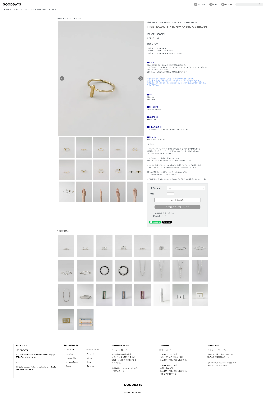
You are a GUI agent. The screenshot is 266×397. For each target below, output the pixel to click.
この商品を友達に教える (163, 214)
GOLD (179, 53)
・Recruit (68, 366)
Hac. (18, 363)
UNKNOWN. (161, 48)
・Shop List (69, 354)
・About (89, 358)
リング (78, 18)
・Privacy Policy (92, 350)
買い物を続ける (159, 216)
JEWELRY (18, 10)
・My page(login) (71, 362)
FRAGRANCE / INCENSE (36, 10)
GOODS (52, 10)
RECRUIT (202, 4)
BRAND (7, 10)
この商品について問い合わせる (177, 207)
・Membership (70, 358)
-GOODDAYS (22, 350)
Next (140, 78)
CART (216, 4)
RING (171, 51)
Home (59, 18)
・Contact (89, 354)
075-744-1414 (29, 370)
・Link (88, 362)
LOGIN (228, 4)
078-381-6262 (30, 357)
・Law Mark (69, 350)
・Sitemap (89, 366)
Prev (62, 78)
